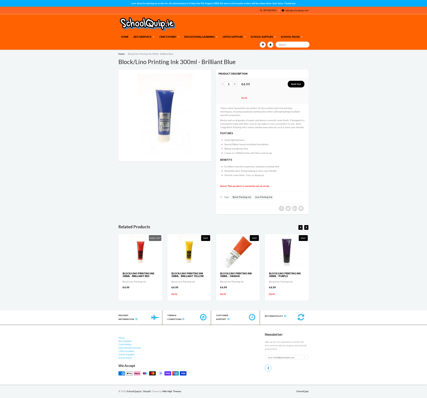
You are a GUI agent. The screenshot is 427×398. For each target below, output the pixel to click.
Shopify (147, 391)
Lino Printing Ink (263, 197)
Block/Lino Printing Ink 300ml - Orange (236, 275)
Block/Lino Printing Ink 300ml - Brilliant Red (138, 275)
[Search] (305, 44)
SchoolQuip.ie (134, 391)
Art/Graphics (142, 36)
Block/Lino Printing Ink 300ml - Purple (285, 275)
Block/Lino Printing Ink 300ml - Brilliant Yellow (187, 275)
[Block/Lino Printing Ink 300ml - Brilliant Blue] (165, 115)
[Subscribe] (304, 357)
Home (124, 36)
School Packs (290, 36)
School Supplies (262, 36)
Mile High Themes (171, 391)
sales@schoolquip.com (297, 10)
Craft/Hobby (167, 36)
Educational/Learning (199, 36)
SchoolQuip (302, 391)
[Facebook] (268, 368)
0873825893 (270, 10)
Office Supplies (233, 36)
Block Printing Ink (242, 197)
